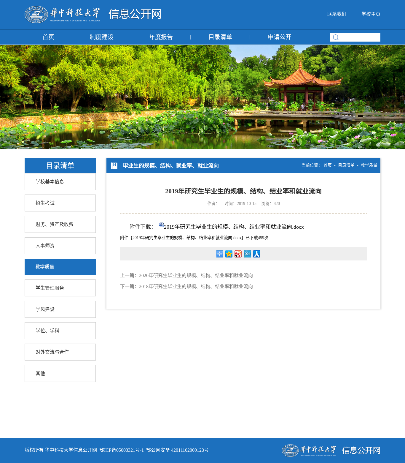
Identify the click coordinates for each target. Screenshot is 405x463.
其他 (40, 373)
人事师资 (45, 245)
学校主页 (370, 14)
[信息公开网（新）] (93, 9)
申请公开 (279, 37)
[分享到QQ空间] (229, 253)
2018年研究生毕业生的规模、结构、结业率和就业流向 (196, 286)
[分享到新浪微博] (238, 253)
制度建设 (102, 37)
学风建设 (45, 309)
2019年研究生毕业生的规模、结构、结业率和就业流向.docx (234, 227)
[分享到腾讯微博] (247, 253)
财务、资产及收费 (55, 224)
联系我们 (336, 14)
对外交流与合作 (52, 352)
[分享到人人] (256, 253)
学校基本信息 (50, 181)
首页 (48, 37)
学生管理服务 (50, 287)
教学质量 (44, 266)
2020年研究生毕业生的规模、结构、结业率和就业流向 (196, 275)
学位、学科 (47, 330)
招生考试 (45, 203)
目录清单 (220, 37)
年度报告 (161, 37)
